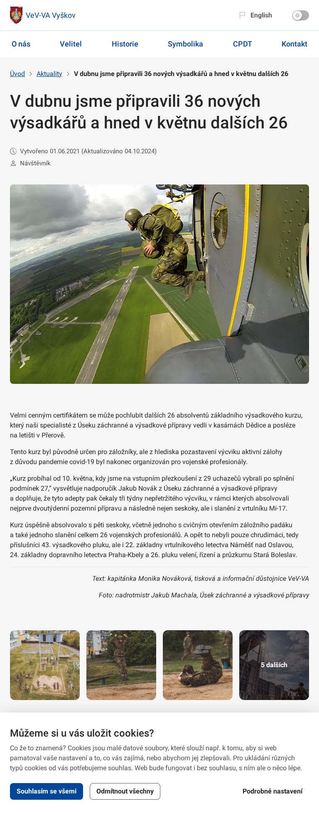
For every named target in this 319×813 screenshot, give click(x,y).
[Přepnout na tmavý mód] (300, 15)
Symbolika (185, 43)
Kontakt (294, 43)
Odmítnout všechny (125, 791)
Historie (125, 43)
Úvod (17, 74)
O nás (21, 43)
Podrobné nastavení (272, 791)
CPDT (242, 43)
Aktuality (49, 74)
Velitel (71, 43)
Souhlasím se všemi (46, 791)
